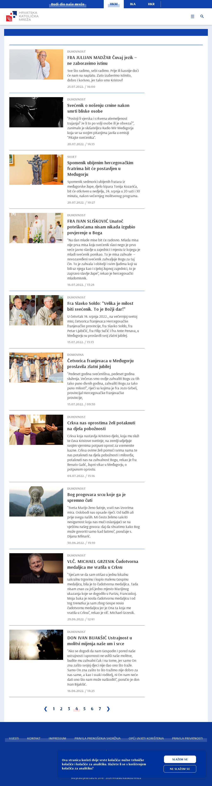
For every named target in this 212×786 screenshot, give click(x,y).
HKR (151, 3)
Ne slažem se (180, 769)
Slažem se (180, 759)
